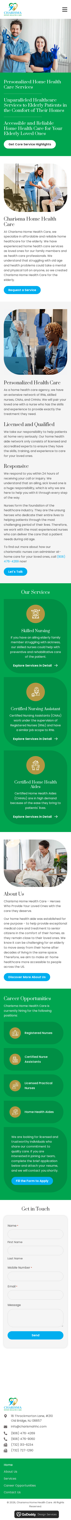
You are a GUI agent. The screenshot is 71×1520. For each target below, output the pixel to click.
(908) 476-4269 (23, 1433)
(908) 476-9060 (23, 1439)
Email (12, 1286)
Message (14, 1305)
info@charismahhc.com (29, 1426)
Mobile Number (20, 1267)
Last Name (15, 1258)
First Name (15, 1242)
